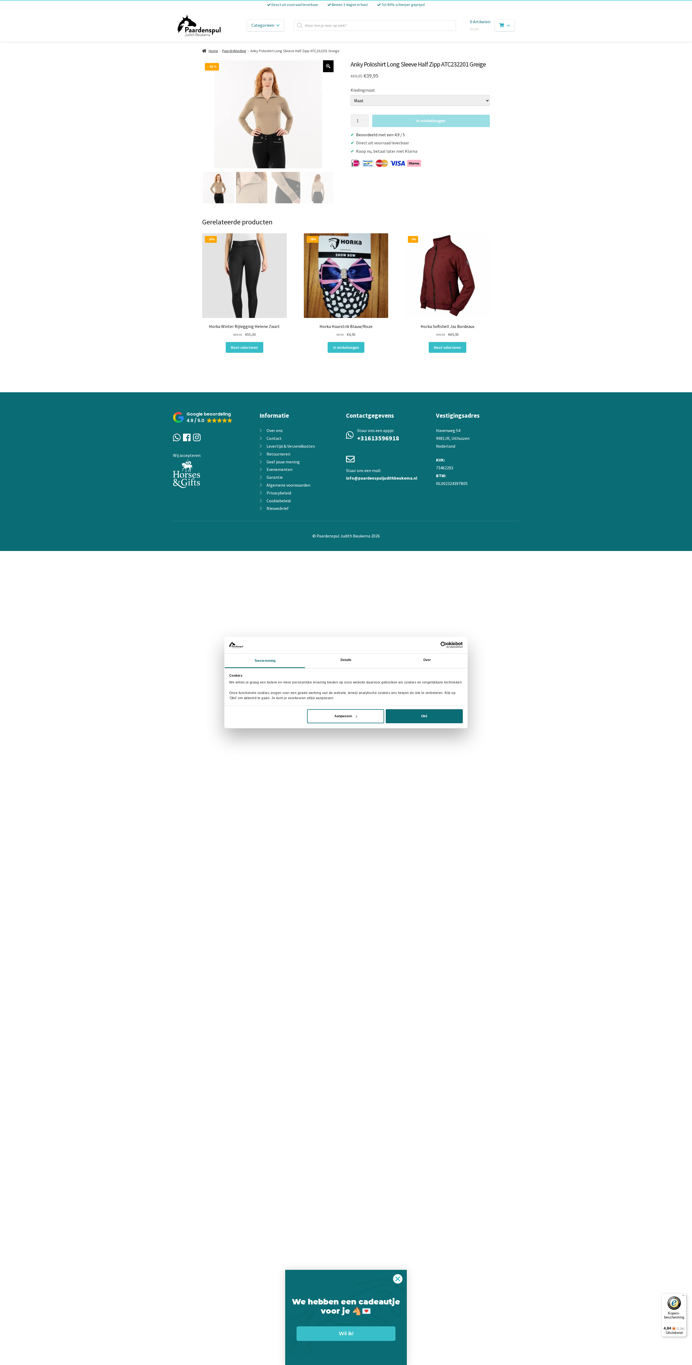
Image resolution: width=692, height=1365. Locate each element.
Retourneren (278, 454)
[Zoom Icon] (328, 66)
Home (213, 50)
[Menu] (683, 1296)
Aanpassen (343, 716)
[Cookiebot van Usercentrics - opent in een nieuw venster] (439, 645)
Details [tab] (346, 660)
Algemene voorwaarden (288, 485)
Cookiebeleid (279, 500)
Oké (424, 716)
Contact (274, 438)
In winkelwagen (430, 120)
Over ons (275, 430)
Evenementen (279, 469)
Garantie (275, 477)
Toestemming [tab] (264, 661)
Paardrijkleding (234, 50)
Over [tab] (427, 660)
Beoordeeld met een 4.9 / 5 (380, 134)
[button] (202, 417)
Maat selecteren (244, 347)
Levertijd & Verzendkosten (291, 446)
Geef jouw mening (283, 461)
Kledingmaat (363, 90)
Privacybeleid (279, 493)
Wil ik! (346, 1334)
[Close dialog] (397, 1279)
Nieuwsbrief (278, 508)
